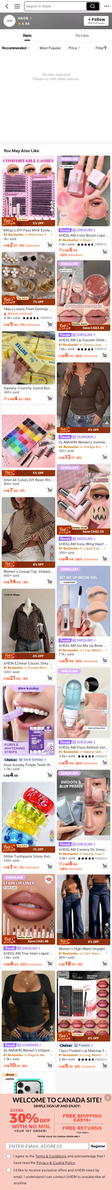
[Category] (17, 6)
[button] (7, 6)
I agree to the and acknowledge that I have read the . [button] (59, 1159)
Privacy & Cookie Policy (55, 1163)
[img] (28, 222)
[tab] (27, 35)
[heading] (49, 18)
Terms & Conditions (50, 1156)
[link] (10, 21)
